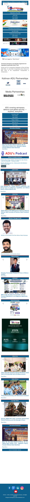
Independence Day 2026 (15, 13)
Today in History (15, 119)
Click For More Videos (15, 450)
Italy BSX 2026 (15, 31)
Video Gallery (15, 18)
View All (3, 166)
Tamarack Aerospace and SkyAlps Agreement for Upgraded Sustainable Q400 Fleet (13, 64)
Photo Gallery (15, 17)
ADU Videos (15, 125)
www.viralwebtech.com (20, 497)
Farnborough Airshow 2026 (15, 33)
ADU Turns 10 (15, 122)
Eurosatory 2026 (15, 114)
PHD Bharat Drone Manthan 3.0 (15, 28)
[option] (13, 82)
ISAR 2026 (15, 15)
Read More (26, 147)
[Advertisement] (15, 466)
